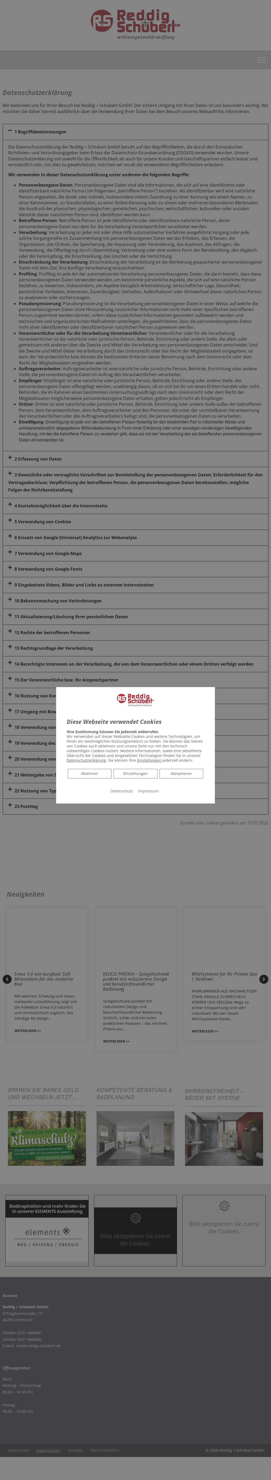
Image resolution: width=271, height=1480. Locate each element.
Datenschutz (121, 790)
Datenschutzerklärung (86, 760)
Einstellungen (135, 773)
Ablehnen (89, 773)
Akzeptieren (181, 773)
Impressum (148, 790)
